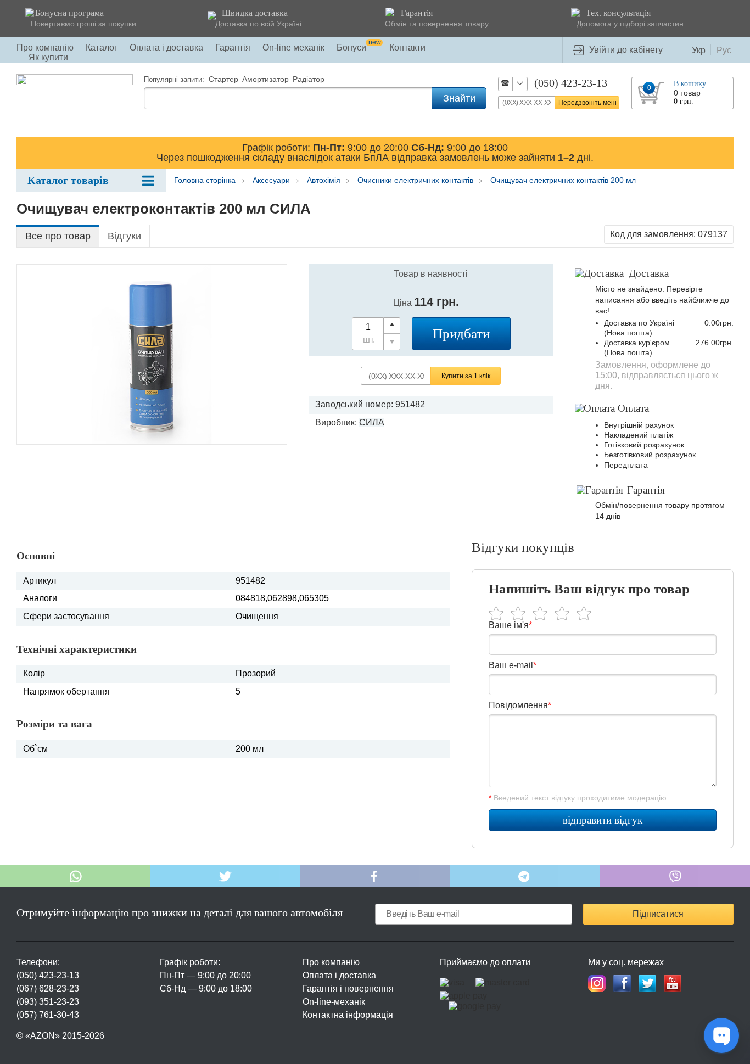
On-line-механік (334, 1001)
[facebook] (622, 983)
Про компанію (45, 47)
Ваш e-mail (512, 665)
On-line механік (293, 47)
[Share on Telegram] (525, 876)
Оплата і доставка (166, 47)
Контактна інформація (348, 1015)
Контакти (407, 47)
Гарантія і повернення (348, 988)
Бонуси (359, 47)
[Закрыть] (723, 152)
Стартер (223, 79)
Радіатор (308, 79)
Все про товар (58, 236)
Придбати (461, 333)
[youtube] (672, 983)
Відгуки (124, 236)
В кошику (690, 84)
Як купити (48, 57)
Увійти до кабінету (626, 49)
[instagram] (597, 983)
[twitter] (647, 983)
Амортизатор (265, 79)
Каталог (101, 47)
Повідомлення (520, 705)
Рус (724, 50)
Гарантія (232, 47)
